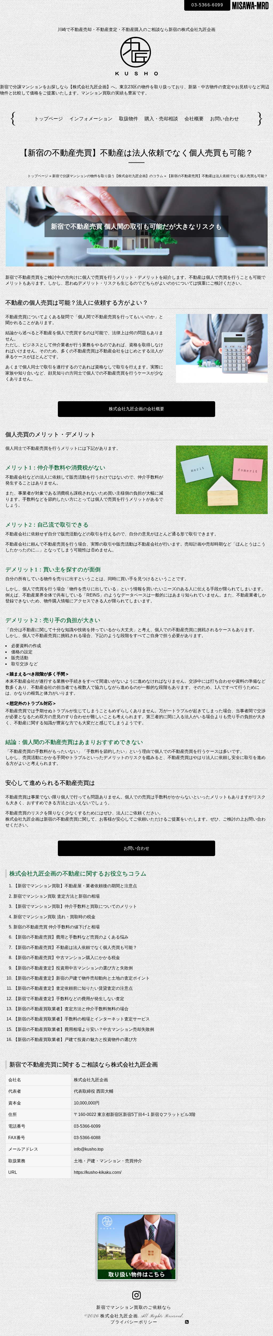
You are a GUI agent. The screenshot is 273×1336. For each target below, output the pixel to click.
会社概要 (194, 118)
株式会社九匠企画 (119, 1316)
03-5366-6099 (207, 5)
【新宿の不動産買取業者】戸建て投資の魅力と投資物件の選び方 (75, 1039)
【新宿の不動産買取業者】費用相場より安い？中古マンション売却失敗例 (83, 1029)
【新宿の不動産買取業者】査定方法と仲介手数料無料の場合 (71, 1009)
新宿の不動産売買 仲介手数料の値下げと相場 (56, 927)
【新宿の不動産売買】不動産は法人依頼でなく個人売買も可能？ (75, 947)
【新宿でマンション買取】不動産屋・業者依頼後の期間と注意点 (75, 886)
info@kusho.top (88, 1149)
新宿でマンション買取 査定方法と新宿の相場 (56, 896)
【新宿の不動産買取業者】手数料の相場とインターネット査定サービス (81, 1019)
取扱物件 (128, 118)
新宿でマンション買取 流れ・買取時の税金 (54, 916)
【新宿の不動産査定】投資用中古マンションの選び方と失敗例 (73, 968)
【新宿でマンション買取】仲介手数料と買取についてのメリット (75, 906)
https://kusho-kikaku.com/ (97, 1172)
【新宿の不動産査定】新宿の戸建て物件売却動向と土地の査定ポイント (81, 978)
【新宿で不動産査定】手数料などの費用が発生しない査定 (68, 998)
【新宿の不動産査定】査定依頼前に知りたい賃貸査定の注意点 (73, 988)
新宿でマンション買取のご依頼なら (133, 1307)
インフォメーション (91, 118)
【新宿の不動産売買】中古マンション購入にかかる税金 (66, 957)
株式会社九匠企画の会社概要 (136, 409)
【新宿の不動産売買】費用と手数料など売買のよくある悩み (71, 937)
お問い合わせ (224, 118)
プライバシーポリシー (133, 1322)
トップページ (48, 118)
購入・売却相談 (161, 118)
